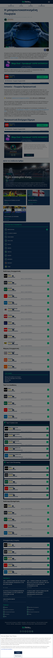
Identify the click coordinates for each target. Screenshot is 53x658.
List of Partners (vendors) (6, 649)
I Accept (18, 652)
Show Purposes (18, 655)
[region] (26, 646)
